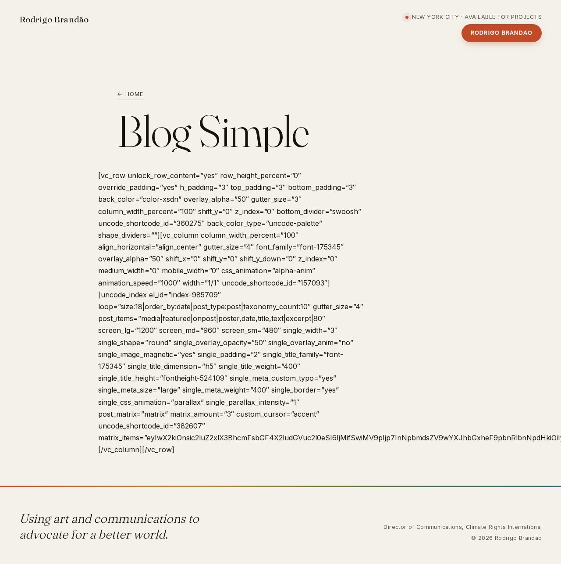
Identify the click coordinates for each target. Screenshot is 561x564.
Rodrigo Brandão (54, 19)
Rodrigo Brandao (502, 32)
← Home (130, 94)
